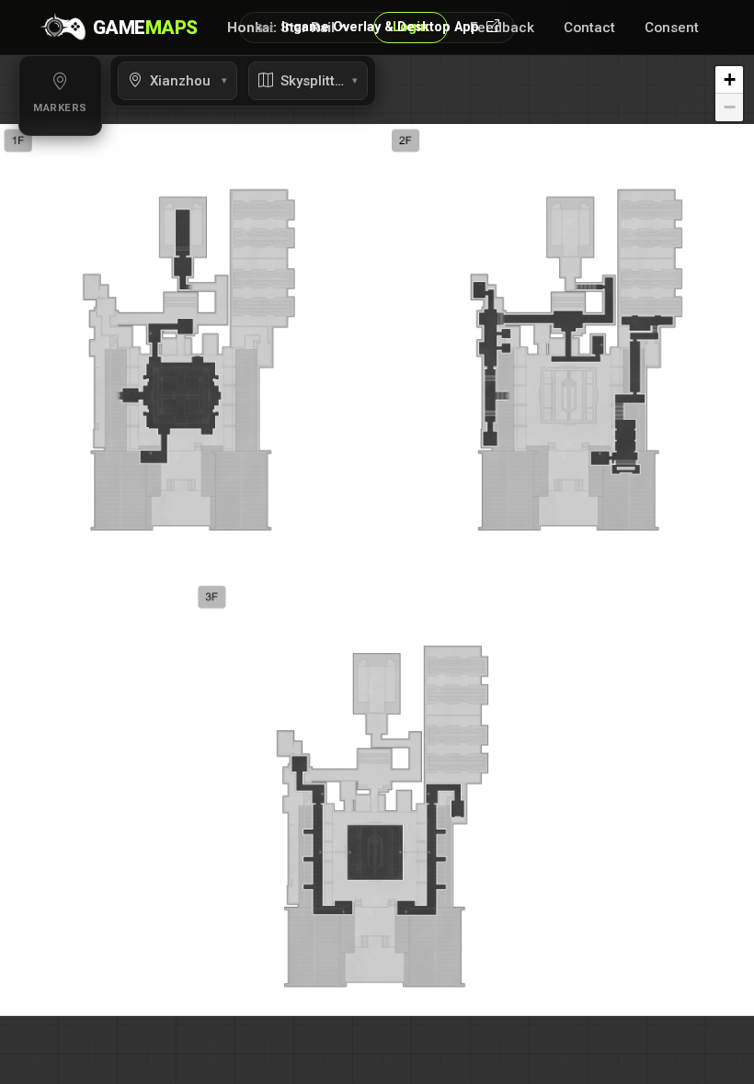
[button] (729, 80)
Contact (589, 27)
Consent (672, 27)
